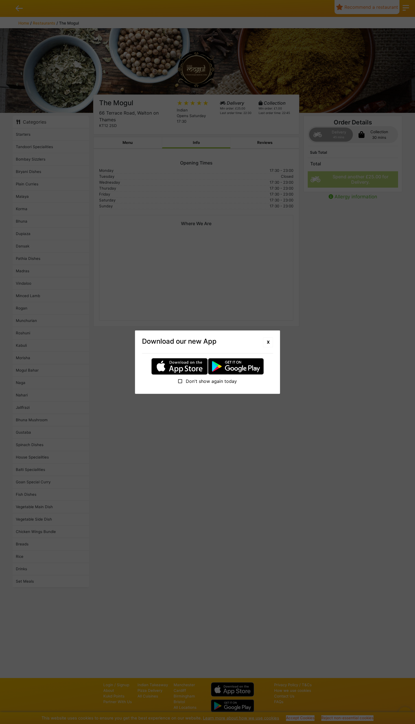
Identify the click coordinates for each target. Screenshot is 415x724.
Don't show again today (210, 381)
